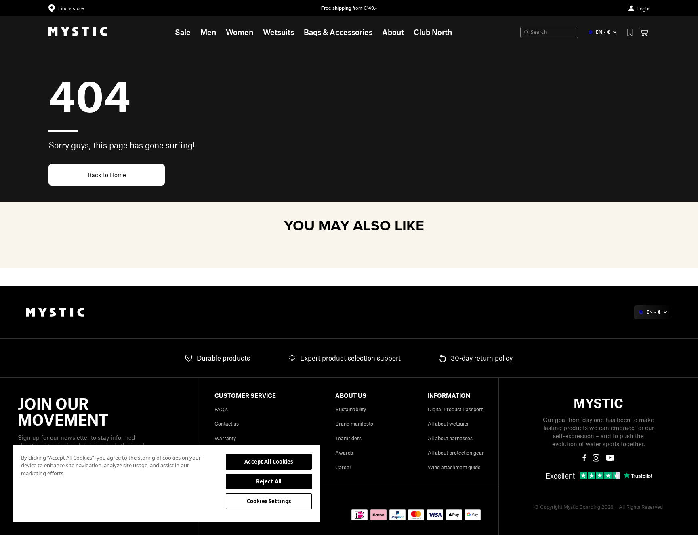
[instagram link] (596, 458)
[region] (166, 483)
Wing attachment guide (454, 467)
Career (343, 467)
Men (208, 32)
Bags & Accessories (338, 32)
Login (643, 9)
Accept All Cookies (268, 461)
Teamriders (348, 438)
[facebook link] (584, 458)
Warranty (225, 438)
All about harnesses (450, 438)
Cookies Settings (269, 501)
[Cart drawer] (644, 32)
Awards (344, 452)
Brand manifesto (354, 423)
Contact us (226, 423)
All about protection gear (456, 452)
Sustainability (350, 409)
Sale (183, 32)
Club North (433, 32)
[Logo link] (77, 32)
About (393, 32)
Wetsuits (278, 32)
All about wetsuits (448, 423)
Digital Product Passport (455, 409)
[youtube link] (610, 458)
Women (239, 32)
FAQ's (221, 409)
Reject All (269, 481)
